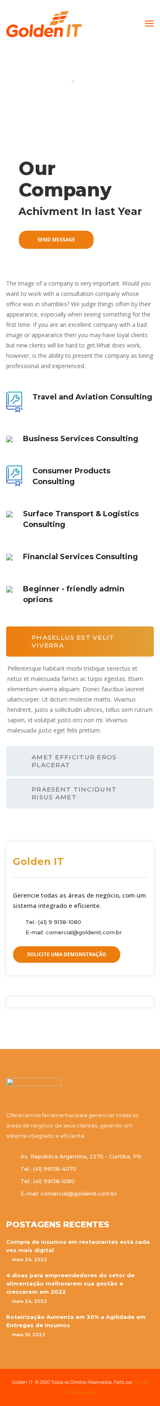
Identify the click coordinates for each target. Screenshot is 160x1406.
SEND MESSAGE (56, 239)
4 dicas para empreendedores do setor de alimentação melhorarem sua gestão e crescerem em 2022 (70, 1283)
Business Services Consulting (80, 438)
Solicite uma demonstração (66, 954)
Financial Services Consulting (80, 556)
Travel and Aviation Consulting (92, 397)
